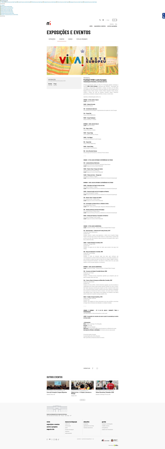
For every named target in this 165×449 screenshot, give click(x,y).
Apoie (66, 427)
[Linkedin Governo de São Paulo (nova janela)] (23, 2)
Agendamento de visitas (89, 425)
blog (116, 24)
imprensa (112, 24)
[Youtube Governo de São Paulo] (6, 11)
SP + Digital (2, 2)
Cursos (70, 39)
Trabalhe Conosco (105, 425)
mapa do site (50, 429)
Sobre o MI (67, 424)
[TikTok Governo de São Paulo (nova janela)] (36, 2)
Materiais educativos (88, 427)
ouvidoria (79, 438)
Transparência (105, 427)
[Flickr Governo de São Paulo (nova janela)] (11, 2)
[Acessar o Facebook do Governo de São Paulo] (9, 14)
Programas (86, 424)
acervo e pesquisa (112, 26)
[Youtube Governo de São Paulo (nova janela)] (49, 2)
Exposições (52, 39)
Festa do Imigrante (81, 39)
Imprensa (67, 431)
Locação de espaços (69, 429)
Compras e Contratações (107, 424)
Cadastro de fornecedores (107, 429)
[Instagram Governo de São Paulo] (76, 2)
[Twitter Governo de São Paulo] (6, 10)
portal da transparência (87, 438)
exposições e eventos (100, 26)
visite (91, 26)
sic (93, 438)
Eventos (61, 39)
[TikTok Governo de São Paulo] (6, 9)
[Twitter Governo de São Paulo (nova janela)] (62, 2)
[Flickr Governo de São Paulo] (6, 6)
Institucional (68, 425)
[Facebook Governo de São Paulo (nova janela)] (90, 2)
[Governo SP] (4, 0)
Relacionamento (68, 433)
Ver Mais (82, 399)
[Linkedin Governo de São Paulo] (6, 7)
